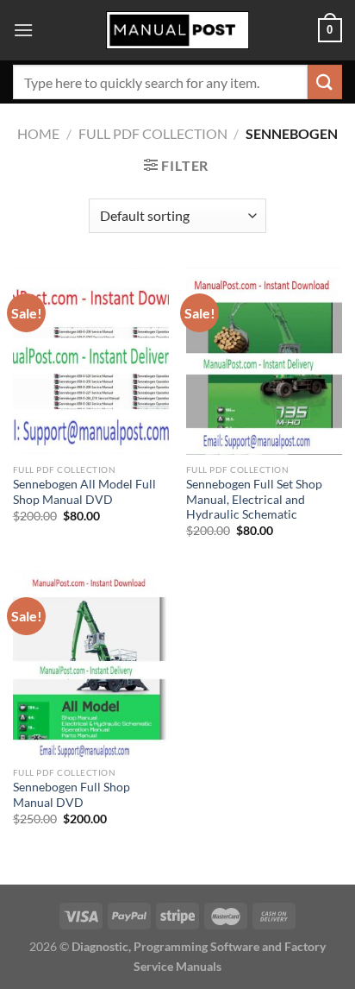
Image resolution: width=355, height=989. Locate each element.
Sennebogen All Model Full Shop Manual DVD (84, 492)
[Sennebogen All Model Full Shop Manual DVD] (91, 361)
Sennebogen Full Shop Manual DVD (71, 794)
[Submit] (325, 81)
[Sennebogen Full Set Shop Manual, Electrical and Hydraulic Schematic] (264, 361)
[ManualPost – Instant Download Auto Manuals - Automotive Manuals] (177, 30)
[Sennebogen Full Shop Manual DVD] (91, 665)
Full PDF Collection (152, 133)
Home (38, 133)
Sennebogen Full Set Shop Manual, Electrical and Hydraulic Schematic (254, 499)
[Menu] (23, 30)
